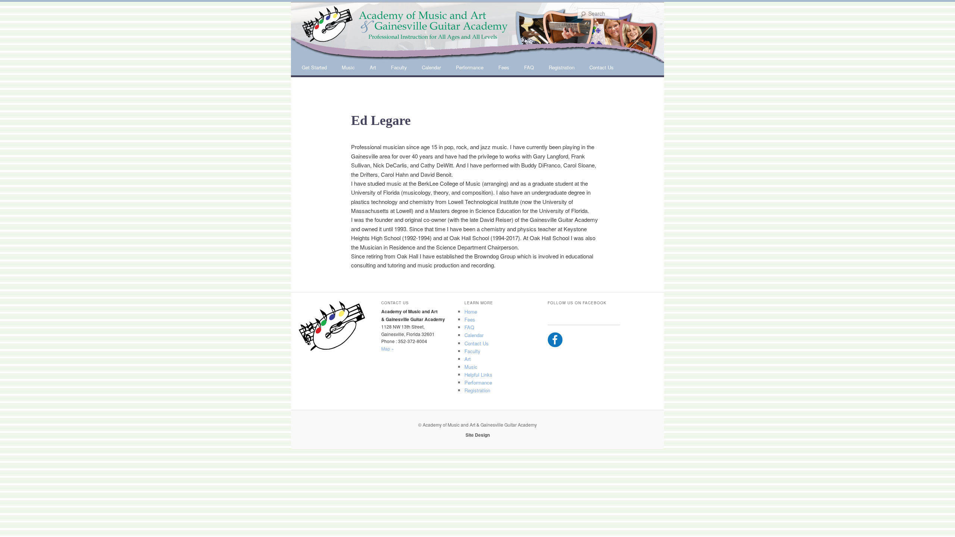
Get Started (314, 67)
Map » (387, 348)
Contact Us (601, 67)
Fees (503, 67)
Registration (561, 67)
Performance (469, 67)
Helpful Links (478, 374)
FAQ (529, 67)
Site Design (478, 434)
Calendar (431, 67)
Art (373, 67)
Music (348, 67)
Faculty (399, 67)
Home (470, 311)
